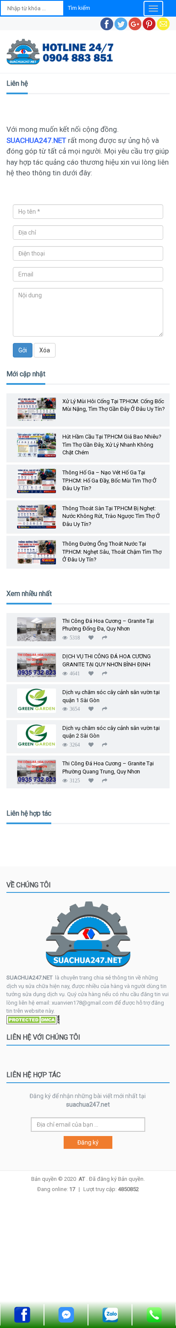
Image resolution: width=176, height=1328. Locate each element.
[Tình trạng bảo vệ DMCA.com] (33, 1019)
